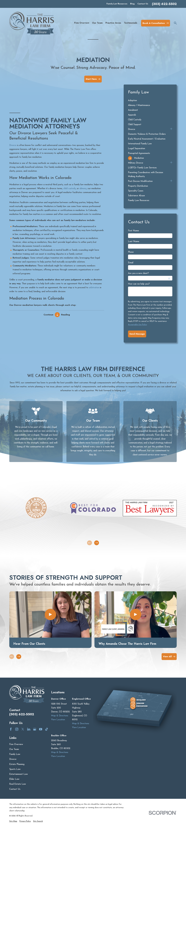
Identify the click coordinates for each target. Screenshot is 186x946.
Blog (132, 4)
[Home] (31, 23)
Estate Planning (16, 764)
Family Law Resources (117, 4)
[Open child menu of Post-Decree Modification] (171, 181)
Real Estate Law (17, 784)
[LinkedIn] (28, 729)
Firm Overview (16, 744)
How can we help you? (139, 284)
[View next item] (96, 542)
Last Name (133, 241)
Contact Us (142, 4)
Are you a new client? (138, 273)
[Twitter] (22, 729)
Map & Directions (59, 716)
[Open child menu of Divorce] (171, 129)
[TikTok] (46, 729)
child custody (69, 189)
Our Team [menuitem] (97, 23)
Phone (131, 252)
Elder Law (14, 779)
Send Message (137, 333)
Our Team (14, 749)
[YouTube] (40, 729)
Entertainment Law (18, 774)
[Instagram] (16, 729)
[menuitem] (150, 100)
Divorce (12, 145)
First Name (133, 231)
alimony (82, 189)
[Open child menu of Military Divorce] (171, 163)
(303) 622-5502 (164, 4)
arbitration (94, 288)
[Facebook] (10, 729)
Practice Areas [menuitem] (113, 23)
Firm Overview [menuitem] (81, 23)
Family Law (14, 754)
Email (130, 263)
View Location (58, 720)
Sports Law (14, 769)
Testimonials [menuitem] (130, 23)
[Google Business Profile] (34, 729)
